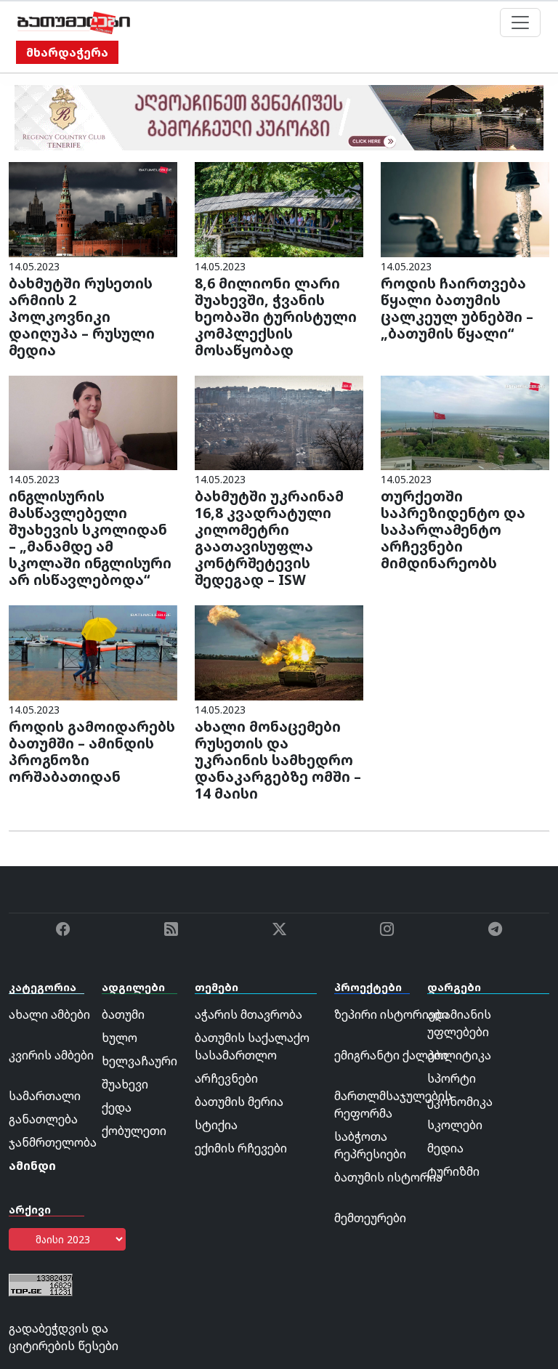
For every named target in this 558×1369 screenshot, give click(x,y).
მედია (445, 1148)
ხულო (119, 1038)
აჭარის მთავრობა (248, 1014)
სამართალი (45, 1096)
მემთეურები (370, 1218)
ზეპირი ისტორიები (391, 1014)
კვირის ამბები (51, 1055)
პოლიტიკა (459, 1055)
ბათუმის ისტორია (388, 1177)
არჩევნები (226, 1078)
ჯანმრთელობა (53, 1142)
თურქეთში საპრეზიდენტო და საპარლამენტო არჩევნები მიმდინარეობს (453, 529)
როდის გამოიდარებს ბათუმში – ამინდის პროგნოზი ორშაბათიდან (92, 751)
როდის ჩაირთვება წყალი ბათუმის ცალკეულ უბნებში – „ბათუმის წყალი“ (457, 308)
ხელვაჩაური (139, 1061)
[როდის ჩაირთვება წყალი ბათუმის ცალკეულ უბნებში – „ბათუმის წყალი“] (465, 209)
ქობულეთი (134, 1131)
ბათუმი (123, 1014)
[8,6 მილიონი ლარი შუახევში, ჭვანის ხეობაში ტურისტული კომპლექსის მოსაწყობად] (279, 209)
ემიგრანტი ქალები (391, 1055)
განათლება (43, 1119)
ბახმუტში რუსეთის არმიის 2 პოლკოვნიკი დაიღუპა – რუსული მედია (82, 316)
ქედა (117, 1107)
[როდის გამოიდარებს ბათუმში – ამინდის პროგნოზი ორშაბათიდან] (93, 652)
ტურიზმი (453, 1171)
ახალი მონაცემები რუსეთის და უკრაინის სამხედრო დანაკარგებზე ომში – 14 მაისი (278, 759)
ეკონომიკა (460, 1102)
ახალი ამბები (49, 1014)
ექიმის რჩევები (241, 1148)
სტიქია (216, 1125)
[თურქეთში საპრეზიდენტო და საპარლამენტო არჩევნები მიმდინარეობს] (465, 421)
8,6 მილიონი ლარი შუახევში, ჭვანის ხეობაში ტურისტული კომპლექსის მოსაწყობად (276, 316)
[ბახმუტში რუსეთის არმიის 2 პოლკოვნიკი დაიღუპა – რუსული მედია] (93, 209)
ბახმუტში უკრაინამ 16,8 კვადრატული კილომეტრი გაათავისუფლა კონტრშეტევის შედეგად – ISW (269, 537)
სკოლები (454, 1125)
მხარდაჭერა (67, 52)
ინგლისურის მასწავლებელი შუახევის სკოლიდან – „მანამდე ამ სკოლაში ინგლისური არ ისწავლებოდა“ (90, 537)
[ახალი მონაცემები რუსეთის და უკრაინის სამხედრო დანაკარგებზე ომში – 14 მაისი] (279, 652)
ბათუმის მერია (239, 1102)
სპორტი (451, 1078)
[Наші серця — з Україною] (73, 22)
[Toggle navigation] (520, 22)
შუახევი (125, 1084)
